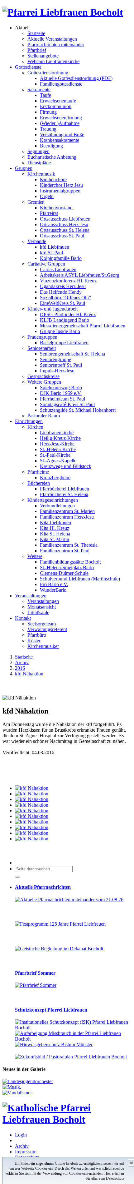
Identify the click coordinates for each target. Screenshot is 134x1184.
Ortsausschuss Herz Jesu (64, 224)
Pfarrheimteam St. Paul (62, 398)
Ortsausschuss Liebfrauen (65, 218)
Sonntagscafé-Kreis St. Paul (67, 404)
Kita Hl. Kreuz (54, 528)
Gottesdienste (28, 67)
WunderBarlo (53, 590)
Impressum (25, 1151)
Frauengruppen (42, 337)
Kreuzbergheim (55, 477)
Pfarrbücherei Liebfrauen (64, 488)
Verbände (36, 241)
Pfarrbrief (36, 50)
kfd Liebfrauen (54, 247)
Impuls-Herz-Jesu (57, 370)
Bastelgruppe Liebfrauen (64, 342)
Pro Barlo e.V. (54, 584)
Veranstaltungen (30, 595)
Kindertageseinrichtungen (52, 500)
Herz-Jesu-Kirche (57, 443)
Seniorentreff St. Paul (61, 365)
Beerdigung (51, 145)
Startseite (36, 33)
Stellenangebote (43, 55)
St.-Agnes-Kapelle (58, 460)
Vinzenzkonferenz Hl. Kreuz (68, 280)
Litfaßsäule (38, 612)
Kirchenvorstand (56, 207)
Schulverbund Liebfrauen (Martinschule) (80, 578)
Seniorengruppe (55, 359)
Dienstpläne (39, 162)
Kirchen (35, 427)
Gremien (36, 202)
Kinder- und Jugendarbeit (52, 308)
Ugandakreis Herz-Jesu (63, 286)
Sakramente (38, 89)
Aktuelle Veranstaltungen (52, 39)
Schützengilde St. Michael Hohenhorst (78, 410)
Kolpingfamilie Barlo (61, 258)
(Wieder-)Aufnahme (59, 123)
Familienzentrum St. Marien (67, 511)
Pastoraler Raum (43, 415)
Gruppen (23, 168)
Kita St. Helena (55, 533)
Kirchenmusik (41, 174)
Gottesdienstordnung (47, 72)
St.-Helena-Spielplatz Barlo (67, 567)
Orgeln (47, 196)
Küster (34, 640)
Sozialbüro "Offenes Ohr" (65, 297)
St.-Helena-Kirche (58, 449)
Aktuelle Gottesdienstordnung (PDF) (76, 78)
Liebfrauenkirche (57, 432)
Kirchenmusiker (43, 646)
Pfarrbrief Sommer (35, 973)
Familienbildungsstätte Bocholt (70, 562)
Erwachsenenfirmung (61, 117)
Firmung (48, 112)
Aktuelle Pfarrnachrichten (43, 887)
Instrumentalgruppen (60, 190)
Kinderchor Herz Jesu (61, 185)
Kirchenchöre (53, 179)
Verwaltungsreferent (47, 629)
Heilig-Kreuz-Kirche (60, 438)
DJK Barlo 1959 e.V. (61, 393)
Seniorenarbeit (41, 348)
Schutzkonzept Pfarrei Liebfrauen (51, 1009)
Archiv (22, 1146)
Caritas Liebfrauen (58, 269)
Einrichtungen (29, 421)
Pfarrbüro (36, 635)
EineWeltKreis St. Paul (62, 303)
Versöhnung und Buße (62, 134)
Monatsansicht (41, 606)
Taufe (45, 95)
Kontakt (23, 618)
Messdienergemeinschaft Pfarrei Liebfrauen (82, 325)
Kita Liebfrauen (55, 522)
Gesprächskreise (43, 376)
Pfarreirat (49, 213)
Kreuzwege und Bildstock (65, 466)
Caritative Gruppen (46, 263)
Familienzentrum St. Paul (64, 550)
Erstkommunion (55, 106)
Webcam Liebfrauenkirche (53, 61)
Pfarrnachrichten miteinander (55, 44)
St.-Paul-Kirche (55, 455)
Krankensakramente (59, 140)
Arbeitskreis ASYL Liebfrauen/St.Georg (79, 275)
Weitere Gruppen (44, 382)
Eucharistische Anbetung (51, 157)
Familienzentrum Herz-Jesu (67, 517)
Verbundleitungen (57, 505)
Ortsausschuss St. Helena (64, 230)
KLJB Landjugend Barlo (64, 320)
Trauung (48, 129)
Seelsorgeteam (41, 623)
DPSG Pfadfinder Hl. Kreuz (68, 314)
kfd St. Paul (51, 252)
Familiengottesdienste (61, 84)
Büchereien (38, 483)
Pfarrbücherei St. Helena (64, 494)
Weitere (34, 556)
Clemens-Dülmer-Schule (64, 573)
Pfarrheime (38, 472)
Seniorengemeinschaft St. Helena (72, 353)
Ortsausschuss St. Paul (62, 235)
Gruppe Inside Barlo (60, 331)
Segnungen (38, 151)
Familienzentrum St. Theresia (69, 545)
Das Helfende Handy (61, 292)
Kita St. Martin (54, 539)
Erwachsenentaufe (58, 100)
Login (21, 1134)
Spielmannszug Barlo (61, 387)
